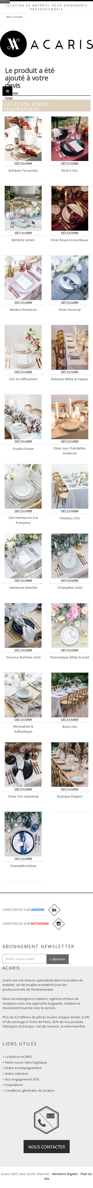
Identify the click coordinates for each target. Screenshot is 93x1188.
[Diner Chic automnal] (23, 764)
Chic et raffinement (23, 379)
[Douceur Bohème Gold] (23, 625)
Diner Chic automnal (23, 796)
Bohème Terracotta (23, 170)
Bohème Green (23, 240)
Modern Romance (23, 309)
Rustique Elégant (69, 796)
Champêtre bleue (23, 866)
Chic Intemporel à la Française (23, 520)
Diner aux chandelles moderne (70, 450)
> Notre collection (15, 1073)
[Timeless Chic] (70, 486)
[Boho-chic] (70, 695)
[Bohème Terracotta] (23, 138)
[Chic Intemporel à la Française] (23, 486)
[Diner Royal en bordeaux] (70, 208)
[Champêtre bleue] (23, 833)
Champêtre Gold (69, 587)
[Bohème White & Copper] (70, 347)
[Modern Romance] (23, 277)
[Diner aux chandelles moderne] (70, 416)
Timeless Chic (70, 518)
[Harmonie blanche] (23, 555)
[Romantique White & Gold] (70, 625)
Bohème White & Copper (69, 379)
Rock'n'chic (70, 170)
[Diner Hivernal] (70, 277)
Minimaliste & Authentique (23, 729)
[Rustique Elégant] (70, 764)
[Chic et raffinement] (23, 347)
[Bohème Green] (23, 208)
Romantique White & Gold (69, 657)
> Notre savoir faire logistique (24, 1062)
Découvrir (23, 163)
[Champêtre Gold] (70, 555)
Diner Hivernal (70, 309)
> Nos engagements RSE (20, 1079)
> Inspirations (12, 1084)
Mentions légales (65, 1174)
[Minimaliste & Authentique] (23, 695)
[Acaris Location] (46, 44)
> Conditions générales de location (28, 1090)
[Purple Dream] (23, 416)
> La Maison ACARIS (17, 1056)
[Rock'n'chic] (70, 138)
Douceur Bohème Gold (23, 657)
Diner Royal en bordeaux (70, 240)
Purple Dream (23, 448)
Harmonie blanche (23, 587)
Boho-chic (69, 726)
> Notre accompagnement (21, 1068)
